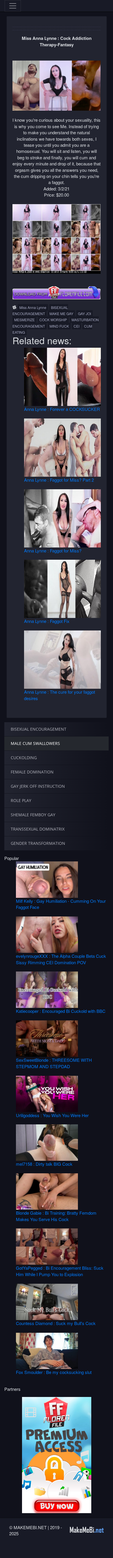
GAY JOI (84, 313)
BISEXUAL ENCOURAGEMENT (40, 310)
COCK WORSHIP (53, 319)
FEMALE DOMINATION (32, 772)
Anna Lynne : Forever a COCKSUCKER (62, 409)
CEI (76, 326)
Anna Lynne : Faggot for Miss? (52, 550)
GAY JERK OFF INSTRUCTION (38, 786)
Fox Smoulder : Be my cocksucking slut (54, 1372)
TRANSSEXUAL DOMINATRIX (38, 829)
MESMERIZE (24, 319)
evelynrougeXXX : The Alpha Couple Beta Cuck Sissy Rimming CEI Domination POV (61, 959)
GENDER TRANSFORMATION (38, 843)
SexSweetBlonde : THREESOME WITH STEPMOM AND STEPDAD (54, 1063)
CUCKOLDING (24, 757)
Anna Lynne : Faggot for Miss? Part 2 (59, 480)
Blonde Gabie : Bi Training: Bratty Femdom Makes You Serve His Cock (56, 1216)
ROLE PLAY (21, 800)
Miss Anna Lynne (32, 307)
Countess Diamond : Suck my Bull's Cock (56, 1323)
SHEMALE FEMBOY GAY (33, 814)
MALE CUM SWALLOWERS (35, 743)
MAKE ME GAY (61, 313)
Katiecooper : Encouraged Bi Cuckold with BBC (60, 1011)
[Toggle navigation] (13, 6)
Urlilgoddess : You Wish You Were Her (52, 1115)
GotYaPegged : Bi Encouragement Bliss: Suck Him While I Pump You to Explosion (59, 1271)
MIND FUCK (59, 326)
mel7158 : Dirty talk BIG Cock (44, 1164)
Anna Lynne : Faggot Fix (47, 621)
